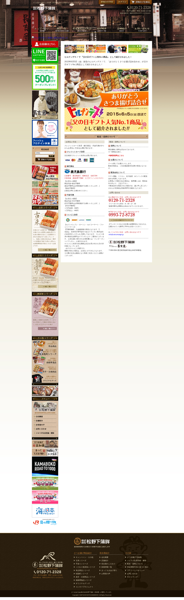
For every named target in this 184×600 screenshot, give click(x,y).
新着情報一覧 (106, 567)
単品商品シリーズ (83, 570)
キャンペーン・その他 (84, 557)
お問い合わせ (132, 574)
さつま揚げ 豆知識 (134, 557)
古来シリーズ (81, 560)
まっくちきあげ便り (109, 570)
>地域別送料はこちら (116, 155)
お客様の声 (105, 574)
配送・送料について (135, 564)
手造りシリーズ (82, 564)
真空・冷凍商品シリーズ (85, 577)
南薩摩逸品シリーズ (83, 580)
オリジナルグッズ (83, 583)
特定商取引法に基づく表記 (137, 567)
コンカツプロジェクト (84, 587)
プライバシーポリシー (136, 570)
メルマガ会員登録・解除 (136, 560)
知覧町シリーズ (82, 574)
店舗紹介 (104, 560)
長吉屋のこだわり (108, 564)
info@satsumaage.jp (116, 234)
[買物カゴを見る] (45, 161)
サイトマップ (132, 577)
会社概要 (104, 557)
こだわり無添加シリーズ (85, 567)
